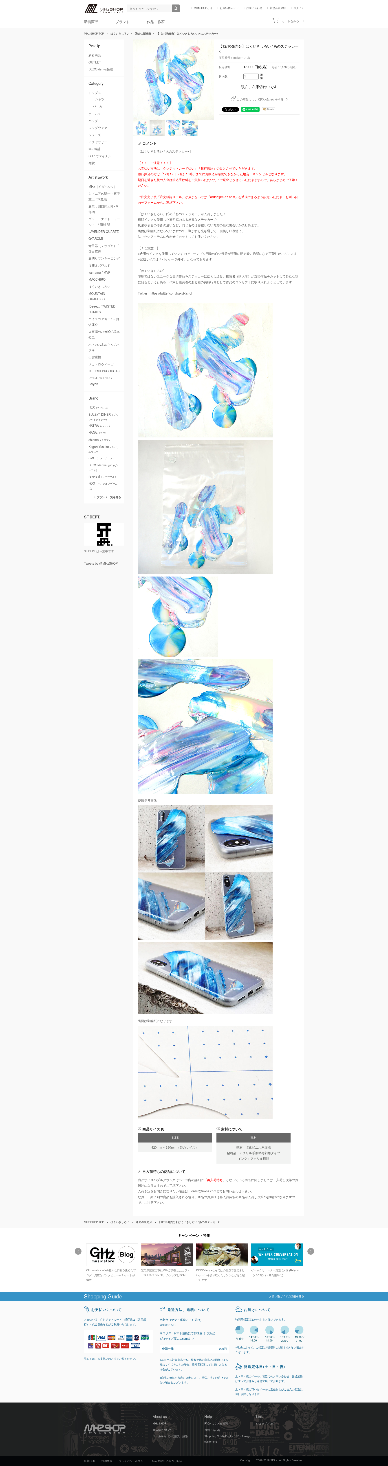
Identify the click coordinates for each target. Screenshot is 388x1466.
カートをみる (290, 21)
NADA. (98, 432)
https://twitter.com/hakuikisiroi (171, 293)
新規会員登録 (278, 8)
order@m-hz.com (203, 1191)
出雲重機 (94, 357)
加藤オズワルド (99, 265)
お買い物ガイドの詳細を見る (286, 1296)
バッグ (93, 120)
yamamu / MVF (99, 272)
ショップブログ (265, 1423)
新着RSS (89, 1461)
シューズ (94, 135)
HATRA (99, 425)
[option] (111, 1260)
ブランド (122, 22)
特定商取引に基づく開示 (167, 1461)
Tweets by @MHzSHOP (101, 563)
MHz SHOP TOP (94, 33)
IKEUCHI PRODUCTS (103, 371)
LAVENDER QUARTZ (103, 231)
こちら (172, 1325)
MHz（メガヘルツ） (102, 186)
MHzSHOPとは (203, 8)
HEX (99, 407)
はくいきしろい (99, 286)
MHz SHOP (160, 1423)
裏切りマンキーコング (104, 258)
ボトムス (94, 114)
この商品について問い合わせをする (260, 99)
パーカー (99, 106)
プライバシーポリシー (132, 1461)
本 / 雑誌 (94, 149)
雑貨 (91, 163)
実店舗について (162, 1430)
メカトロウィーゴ (101, 364)
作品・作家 (156, 22)
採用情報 (106, 1461)
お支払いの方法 (106, 1358)
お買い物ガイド (229, 8)
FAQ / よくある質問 (216, 1423)
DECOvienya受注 (100, 69)
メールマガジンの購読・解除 (170, 1436)
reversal (102, 476)
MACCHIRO (97, 279)
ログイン (298, 8)
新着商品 (91, 22)
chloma (99, 439)
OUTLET (94, 62)
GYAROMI (95, 238)
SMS (101, 458)
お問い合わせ (254, 8)
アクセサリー (97, 142)
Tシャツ (98, 99)
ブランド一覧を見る (109, 497)
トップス (94, 92)
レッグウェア (97, 127)
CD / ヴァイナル (99, 156)
